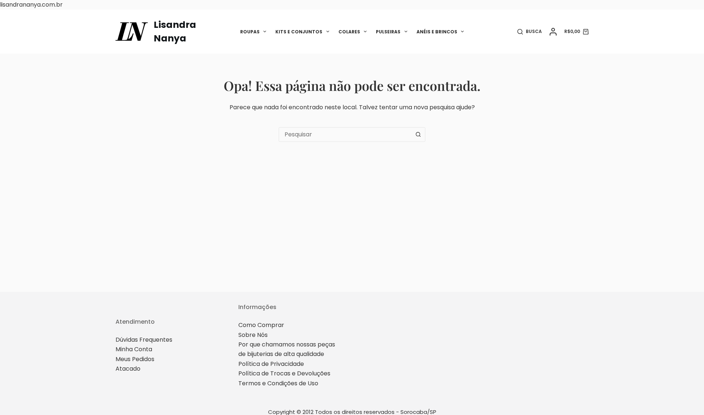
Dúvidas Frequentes (143, 339)
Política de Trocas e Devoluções (284, 373)
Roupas (250, 32)
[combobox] (345, 134)
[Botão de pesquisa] (418, 135)
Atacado (127, 368)
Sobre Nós (253, 335)
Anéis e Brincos (437, 32)
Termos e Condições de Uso (278, 383)
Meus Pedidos (134, 359)
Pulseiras (388, 32)
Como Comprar (261, 325)
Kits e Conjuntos (298, 32)
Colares (349, 32)
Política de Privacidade (271, 364)
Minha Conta (133, 349)
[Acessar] (553, 32)
